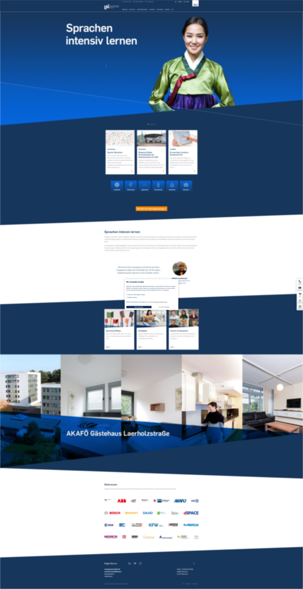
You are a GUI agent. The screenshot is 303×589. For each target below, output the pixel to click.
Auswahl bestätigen (164, 307)
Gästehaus (160, 9)
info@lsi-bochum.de (182, 571)
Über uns (124, 9)
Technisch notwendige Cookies (136, 294)
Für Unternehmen (126, 1)
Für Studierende (149, 1)
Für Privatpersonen (138, 1)
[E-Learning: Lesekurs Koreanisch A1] (182, 138)
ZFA (172, 9)
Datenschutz (195, 583)
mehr (107, 347)
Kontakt (167, 9)
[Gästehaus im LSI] (151, 411)
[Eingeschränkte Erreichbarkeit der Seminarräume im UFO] (151, 138)
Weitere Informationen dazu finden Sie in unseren (146, 302)
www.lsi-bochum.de (182, 574)
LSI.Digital (152, 9)
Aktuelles (132, 9)
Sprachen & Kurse (142, 9)
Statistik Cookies (132, 297)
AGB (184, 583)
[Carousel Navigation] (151, 66)
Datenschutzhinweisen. (160, 302)
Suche (187, 1)
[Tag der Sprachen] (120, 138)
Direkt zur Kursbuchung (151, 208)
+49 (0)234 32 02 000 (187, 569)
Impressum (188, 583)
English (180, 1)
